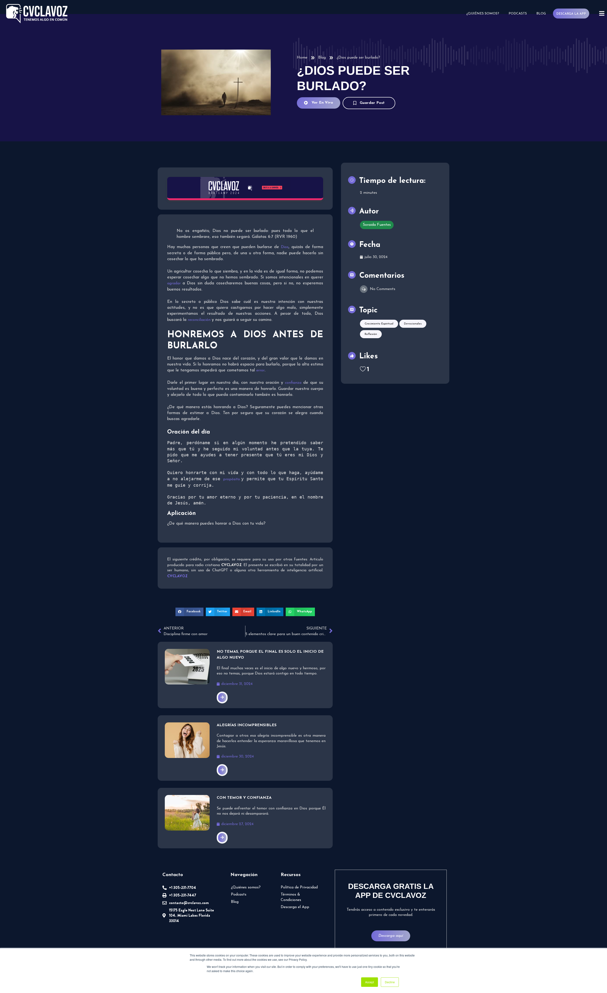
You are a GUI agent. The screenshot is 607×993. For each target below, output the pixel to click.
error (260, 370)
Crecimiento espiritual (379, 323)
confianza (294, 383)
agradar (175, 283)
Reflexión (371, 334)
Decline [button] (390, 982)
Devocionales (413, 323)
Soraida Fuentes (377, 225)
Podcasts (518, 13)
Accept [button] (369, 982)
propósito (232, 479)
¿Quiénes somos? (482, 13)
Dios (285, 247)
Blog (541, 13)
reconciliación (200, 320)
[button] (189, 612)
